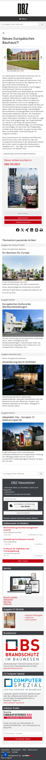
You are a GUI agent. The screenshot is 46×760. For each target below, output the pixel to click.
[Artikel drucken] (41, 230)
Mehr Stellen (23, 561)
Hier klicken (25, 506)
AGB (24, 750)
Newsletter (5, 750)
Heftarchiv (8, 604)
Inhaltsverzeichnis (23, 222)
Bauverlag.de (6, 758)
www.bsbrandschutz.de (13, 668)
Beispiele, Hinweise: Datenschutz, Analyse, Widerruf (21, 518)
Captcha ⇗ (32, 509)
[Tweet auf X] (22, 231)
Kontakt (15, 752)
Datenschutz (33, 750)
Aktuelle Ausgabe (10, 597)
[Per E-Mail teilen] (36, 230)
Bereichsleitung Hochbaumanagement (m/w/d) (21, 528)
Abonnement (23, 218)
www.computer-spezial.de (14, 703)
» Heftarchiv (29, 617)
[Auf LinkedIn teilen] (31, 231)
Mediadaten (8, 599)
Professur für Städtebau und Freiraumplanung (16, 549)
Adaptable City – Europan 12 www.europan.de (18, 419)
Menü (24, 19)
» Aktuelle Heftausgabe (33, 615)
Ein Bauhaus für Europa (15, 252)
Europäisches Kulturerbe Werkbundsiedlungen (16, 305)
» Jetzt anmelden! (23, 513)
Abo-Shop (7, 602)
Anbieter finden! (24, 739)
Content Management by (11, 755)
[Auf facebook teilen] (17, 231)
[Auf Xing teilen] (27, 231)
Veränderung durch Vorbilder (19, 362)
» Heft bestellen (30, 620)
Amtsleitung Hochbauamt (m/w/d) (19, 539)
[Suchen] (42, 24)
